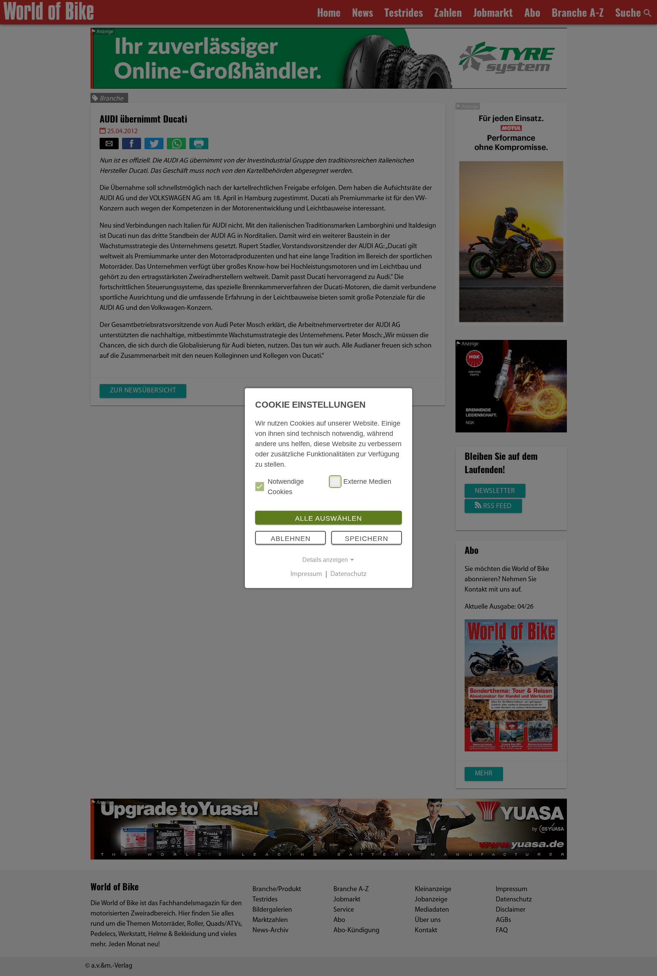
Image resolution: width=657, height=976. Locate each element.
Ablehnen (291, 538)
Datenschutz (348, 574)
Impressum (306, 574)
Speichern (366, 538)
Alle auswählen (328, 518)
